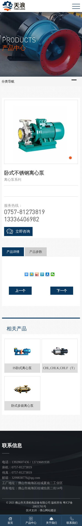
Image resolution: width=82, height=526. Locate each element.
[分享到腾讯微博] (42, 274)
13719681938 (40, 462)
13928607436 (20, 462)
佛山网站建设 (48, 510)
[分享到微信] (53, 274)
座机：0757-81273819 (17, 467)
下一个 (62, 290)
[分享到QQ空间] (32, 274)
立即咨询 (22, 231)
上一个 (20, 290)
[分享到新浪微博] (37, 274)
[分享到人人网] (47, 274)
